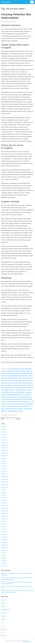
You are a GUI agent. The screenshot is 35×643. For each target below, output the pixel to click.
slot (2, 622)
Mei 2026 (3, 432)
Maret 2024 (4, 500)
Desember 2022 (4, 539)
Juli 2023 (3, 521)
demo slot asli (22, 378)
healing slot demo (21, 390)
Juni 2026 (3, 429)
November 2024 (4, 479)
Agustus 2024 (4, 487)
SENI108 (3, 613)
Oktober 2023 (4, 513)
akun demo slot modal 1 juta (21, 371)
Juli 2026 (3, 427)
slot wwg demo (14, 404)
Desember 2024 (4, 476)
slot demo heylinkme (23, 397)
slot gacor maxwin (5, 609)
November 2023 (4, 511)
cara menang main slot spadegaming (17, 375)
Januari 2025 (4, 474)
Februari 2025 (4, 471)
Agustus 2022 (4, 550)
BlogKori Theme (26, 641)
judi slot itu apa (9, 392)
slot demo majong (27, 399)
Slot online (3, 635)
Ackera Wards (5, 2)
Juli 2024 (3, 490)
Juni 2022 (3, 555)
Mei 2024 (3, 495)
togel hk (3, 603)
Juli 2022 (3, 553)
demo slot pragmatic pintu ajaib (17, 385)
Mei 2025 (3, 463)
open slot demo (19, 392)
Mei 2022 (3, 558)
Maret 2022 (4, 563)
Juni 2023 (3, 524)
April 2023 (3, 529)
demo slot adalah (12, 378)
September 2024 (5, 484)
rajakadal (3, 606)
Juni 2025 (3, 461)
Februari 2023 (4, 534)
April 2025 (3, 466)
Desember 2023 (4, 508)
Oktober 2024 (4, 482)
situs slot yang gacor (25, 394)
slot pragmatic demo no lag (22, 401)
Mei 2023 (3, 526)
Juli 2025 (3, 458)
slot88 (2, 619)
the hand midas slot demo (15, 411)
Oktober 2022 (4, 545)
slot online (3, 616)
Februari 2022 (4, 566)
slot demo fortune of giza (8, 397)
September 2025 (5, 453)
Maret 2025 (4, 469)
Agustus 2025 (4, 455)
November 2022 (4, 542)
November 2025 (4, 447)
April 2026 (3, 434)
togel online (4, 600)
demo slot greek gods (11, 383)
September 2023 (5, 516)
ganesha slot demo (9, 390)
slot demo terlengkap (7, 401)
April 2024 (3, 497)
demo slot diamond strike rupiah (16, 380)
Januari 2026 (4, 442)
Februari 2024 (4, 503)
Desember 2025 (4, 445)
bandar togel (4, 629)
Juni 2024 (3, 492)
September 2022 (5, 547)
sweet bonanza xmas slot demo (14, 408)
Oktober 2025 (4, 450)
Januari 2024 (4, 505)
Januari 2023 (4, 537)
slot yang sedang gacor (12, 406)
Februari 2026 (4, 440)
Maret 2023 (4, 531)
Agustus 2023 (4, 518)
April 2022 (3, 560)
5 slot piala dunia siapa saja (16, 368)
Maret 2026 (4, 437)
